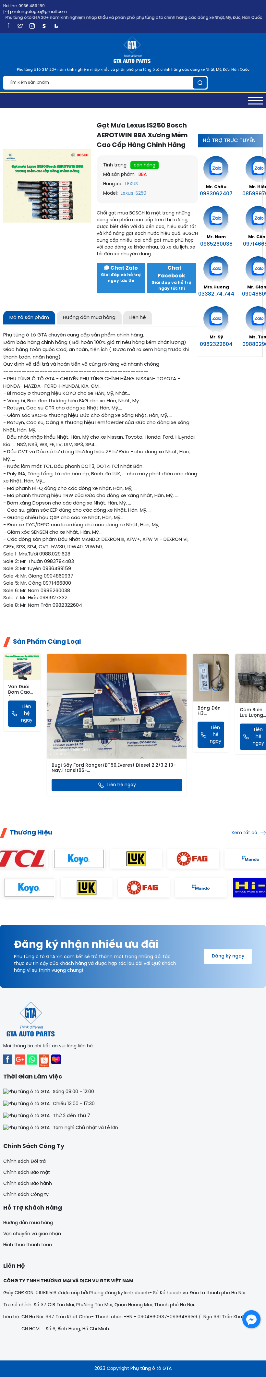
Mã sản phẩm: (119, 174)
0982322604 (216, 344)
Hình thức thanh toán (27, 1245)
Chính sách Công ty (26, 1194)
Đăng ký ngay (228, 956)
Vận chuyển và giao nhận (32, 1234)
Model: (110, 193)
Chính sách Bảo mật (26, 1172)
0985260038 (216, 244)
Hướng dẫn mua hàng (28, 1223)
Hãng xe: (112, 184)
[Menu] (255, 100)
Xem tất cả (244, 833)
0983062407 (216, 194)
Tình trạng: (115, 165)
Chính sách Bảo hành (27, 1183)
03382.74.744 (216, 294)
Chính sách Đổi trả (24, 1161)
